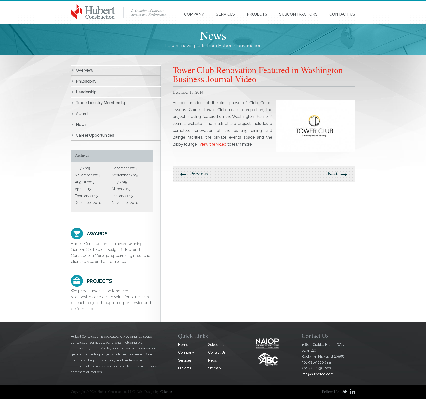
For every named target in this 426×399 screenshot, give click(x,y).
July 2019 (82, 168)
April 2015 (83, 189)
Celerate (166, 391)
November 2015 (87, 175)
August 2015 (84, 182)
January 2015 (122, 196)
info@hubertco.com (318, 374)
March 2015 (121, 189)
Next (332, 173)
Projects (257, 14)
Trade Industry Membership (101, 102)
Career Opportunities (95, 135)
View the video (212, 144)
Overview (84, 70)
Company (194, 14)
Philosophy (86, 81)
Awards (82, 113)
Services (225, 14)
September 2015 (125, 175)
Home (183, 345)
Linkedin (352, 391)
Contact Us (342, 14)
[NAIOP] (267, 343)
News (81, 124)
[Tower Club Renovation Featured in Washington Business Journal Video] (315, 126)
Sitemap (214, 368)
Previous (199, 173)
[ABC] (267, 359)
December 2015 (124, 168)
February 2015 (86, 196)
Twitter (344, 391)
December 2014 (88, 203)
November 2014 (125, 203)
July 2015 (119, 182)
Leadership (86, 92)
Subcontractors (298, 14)
